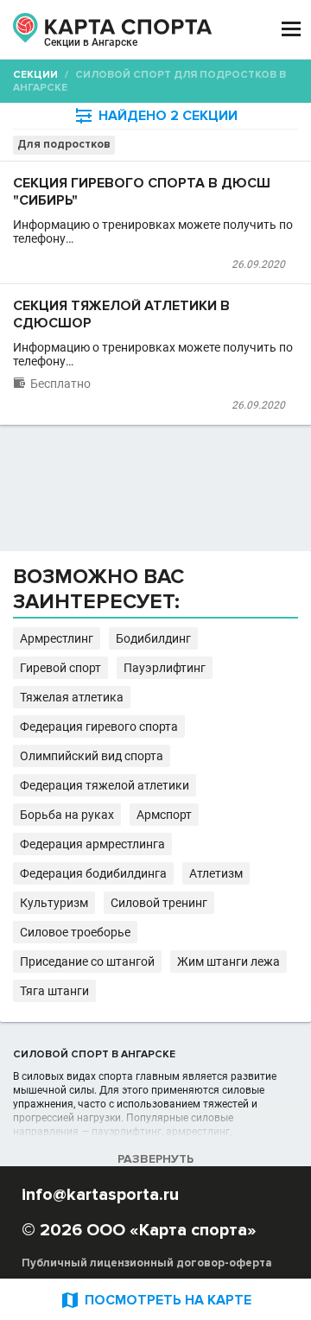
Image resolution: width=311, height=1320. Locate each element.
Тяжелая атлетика (72, 697)
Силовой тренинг (159, 903)
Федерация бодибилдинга (93, 873)
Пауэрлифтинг (165, 668)
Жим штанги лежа (228, 961)
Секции (35, 74)
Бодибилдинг (153, 638)
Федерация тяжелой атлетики (104, 785)
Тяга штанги (54, 991)
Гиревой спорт (60, 668)
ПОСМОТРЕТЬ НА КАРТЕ (155, 1299)
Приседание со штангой (87, 961)
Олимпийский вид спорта (91, 756)
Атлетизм (216, 873)
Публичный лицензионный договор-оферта (147, 1263)
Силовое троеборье (75, 932)
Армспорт (164, 815)
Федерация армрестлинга (92, 844)
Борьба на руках (67, 815)
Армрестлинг (56, 638)
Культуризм (54, 903)
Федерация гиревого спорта (99, 726)
